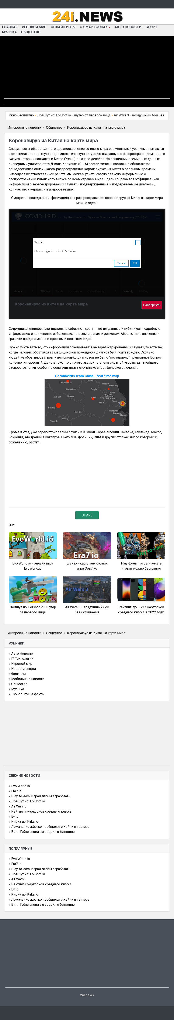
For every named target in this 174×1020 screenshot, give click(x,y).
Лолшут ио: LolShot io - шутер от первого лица (60, 115)
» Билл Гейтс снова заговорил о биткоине (42, 832)
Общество (31, 32)
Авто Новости (128, 27)
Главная (10, 27)
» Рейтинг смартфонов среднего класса (40, 811)
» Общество (18, 684)
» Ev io (13, 816)
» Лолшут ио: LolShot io (27, 801)
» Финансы (17, 674)
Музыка (9, 32)
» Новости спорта (22, 669)
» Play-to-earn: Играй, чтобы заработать (39, 796)
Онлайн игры (63, 27)
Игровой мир (34, 27)
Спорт (151, 27)
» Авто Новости (21, 653)
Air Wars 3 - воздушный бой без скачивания (135, 115)
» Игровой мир (20, 664)
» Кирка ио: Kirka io (23, 822)
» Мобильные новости (26, 679)
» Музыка (16, 689)
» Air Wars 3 (18, 806)
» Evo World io (19, 786)
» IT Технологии (21, 659)
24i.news (87, 995)
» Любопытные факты (27, 694)
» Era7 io (15, 791)
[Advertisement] (87, 68)
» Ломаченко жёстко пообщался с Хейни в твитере (49, 827)
